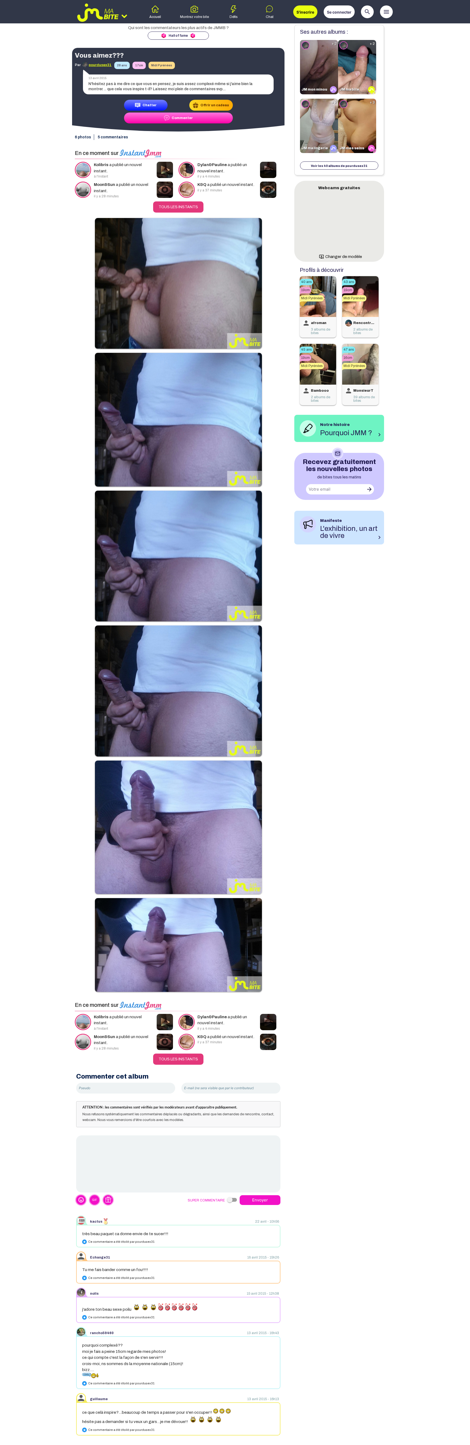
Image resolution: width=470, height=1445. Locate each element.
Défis (234, 17)
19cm (305, 290)
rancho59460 (102, 1333)
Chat (270, 17)
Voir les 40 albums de (339, 165)
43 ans (349, 282)
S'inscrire (305, 12)
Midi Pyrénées (161, 65)
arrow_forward (369, 489)
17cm (139, 65)
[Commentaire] (178, 1163)
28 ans (122, 65)
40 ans (306, 282)
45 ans (306, 349)
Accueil (155, 17)
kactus (96, 1221)
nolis (94, 1293)
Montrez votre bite (194, 17)
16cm (348, 358)
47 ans (349, 349)
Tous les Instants (178, 207)
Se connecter (339, 12)
